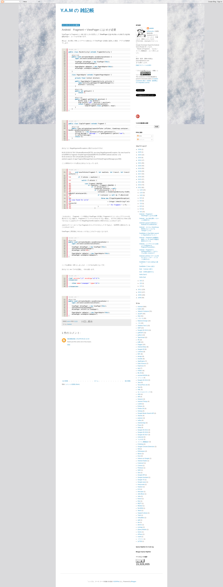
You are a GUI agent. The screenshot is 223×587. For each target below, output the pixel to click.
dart (139, 368)
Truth (139, 515)
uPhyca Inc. (150, 31)
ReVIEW (140, 508)
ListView (140, 351)
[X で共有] (87, 321)
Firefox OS (141, 408)
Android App (141, 423)
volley (139, 420)
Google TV (141, 480)
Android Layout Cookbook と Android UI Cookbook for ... (148, 223)
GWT (139, 328)
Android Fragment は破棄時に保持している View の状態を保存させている (149, 239)
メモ (139, 323)
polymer (140, 418)
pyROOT (140, 333)
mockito (140, 359)
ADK (139, 394)
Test (139, 387)
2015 (140, 179)
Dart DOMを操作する (146, 272)
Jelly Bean (141, 494)
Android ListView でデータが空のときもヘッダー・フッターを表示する (149, 257)
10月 (141, 195)
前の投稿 (127, 381)
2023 (140, 157)
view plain (71, 49)
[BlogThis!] (85, 321)
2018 (140, 171)
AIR (139, 396)
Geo (139, 472)
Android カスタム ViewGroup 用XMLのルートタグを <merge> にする (149, 228)
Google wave (142, 482)
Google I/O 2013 (143, 330)
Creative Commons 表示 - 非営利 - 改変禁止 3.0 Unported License (147, 81)
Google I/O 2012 (143, 430)
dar (139, 522)
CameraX (141, 463)
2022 (140, 160)
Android (69, 324)
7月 (141, 203)
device (140, 525)
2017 (140, 174)
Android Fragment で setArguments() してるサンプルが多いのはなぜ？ (148, 251)
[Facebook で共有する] (89, 321)
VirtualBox (141, 517)
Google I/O (141, 349)
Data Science (142, 363)
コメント (141, 139)
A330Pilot (116, 581)
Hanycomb (141, 484)
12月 (141, 190)
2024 (140, 155)
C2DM (140, 404)
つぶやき (140, 439)
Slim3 (139, 510)
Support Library (142, 513)
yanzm (151, 28)
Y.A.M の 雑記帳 (77, 10)
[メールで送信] (82, 321)
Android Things (142, 401)
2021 (140, 163)
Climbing (140, 444)
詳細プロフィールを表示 (143, 65)
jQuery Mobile (142, 529)
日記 (139, 316)
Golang (140, 411)
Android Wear (142, 347)
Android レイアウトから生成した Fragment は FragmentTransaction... (148, 245)
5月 (141, 209)
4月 (141, 212)
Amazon (140, 399)
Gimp (139, 427)
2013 (140, 185)
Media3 (140, 506)
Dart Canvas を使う (146, 269)
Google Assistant (143, 477)
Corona (140, 465)
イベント (140, 378)
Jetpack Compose (143, 311)
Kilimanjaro (141, 451)
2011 (140, 289)
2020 (140, 166)
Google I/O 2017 (143, 435)
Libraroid (140, 437)
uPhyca (140, 534)
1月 (141, 286)
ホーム (96, 381)
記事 (139, 342)
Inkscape (140, 491)
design (140, 356)
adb (139, 520)
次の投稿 (65, 381)
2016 (140, 177)
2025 (140, 152)
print (75, 49)
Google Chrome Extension (146, 446)
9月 (141, 198)
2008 (140, 298)
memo (140, 532)
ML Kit (140, 373)
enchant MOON (142, 375)
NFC (139, 354)
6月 (141, 206)
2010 (140, 292)
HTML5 (140, 370)
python (140, 335)
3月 (141, 281)
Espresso (141, 366)
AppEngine (141, 361)
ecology (140, 527)
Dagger (140, 344)
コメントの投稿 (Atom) (72, 384)
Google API (141, 475)
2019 (140, 168)
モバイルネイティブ (144, 392)
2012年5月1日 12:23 (82, 339)
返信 (68, 344)
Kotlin (139, 309)
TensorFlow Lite (143, 385)
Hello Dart (142, 277)
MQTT (139, 503)
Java (139, 382)
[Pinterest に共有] (91, 321)
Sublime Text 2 (142, 325)
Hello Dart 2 (143, 274)
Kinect (140, 499)
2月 (141, 283)
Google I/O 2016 (143, 432)
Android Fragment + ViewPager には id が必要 (148, 214)
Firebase (140, 468)
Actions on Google (143, 458)
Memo (140, 454)
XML (139, 389)
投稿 (140, 136)
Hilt (139, 449)
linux (139, 456)
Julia (139, 496)
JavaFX (140, 314)
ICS (139, 489)
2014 (140, 182)
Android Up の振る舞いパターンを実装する (149, 219)
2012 (140, 187)
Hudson (140, 487)
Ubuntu (140, 415)
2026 (140, 149)
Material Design (143, 321)
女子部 (140, 541)
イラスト (140, 539)
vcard (139, 536)
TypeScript (141, 337)
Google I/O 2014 (143, 380)
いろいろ (140, 318)
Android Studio (142, 461)
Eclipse (140, 406)
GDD (139, 470)
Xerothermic (71, 339)
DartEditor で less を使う (147, 266)
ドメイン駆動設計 (143, 442)
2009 (140, 295)
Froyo (139, 425)
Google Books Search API (146, 413)
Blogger (133, 581)
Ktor (139, 501)
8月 (141, 201)
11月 (141, 192)
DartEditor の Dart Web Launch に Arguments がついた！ (149, 234)
